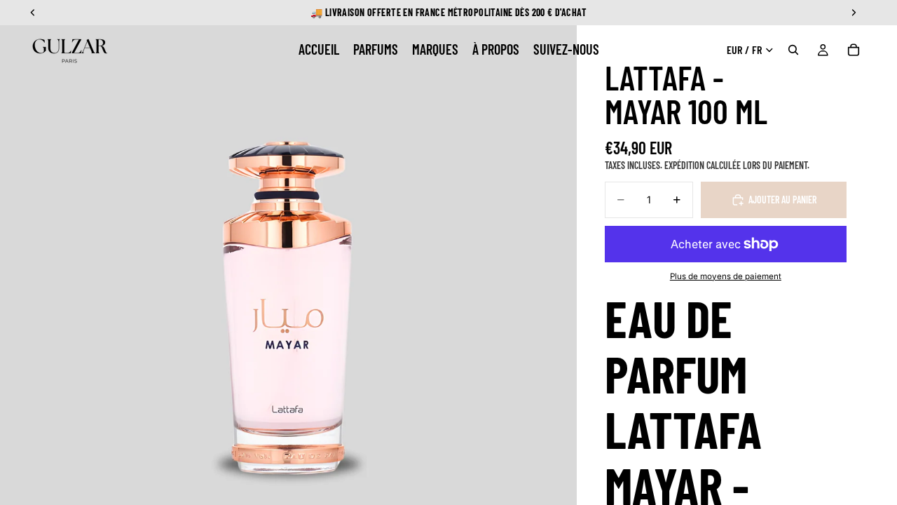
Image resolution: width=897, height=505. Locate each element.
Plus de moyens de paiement (725, 276)
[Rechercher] (793, 49)
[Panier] (853, 49)
